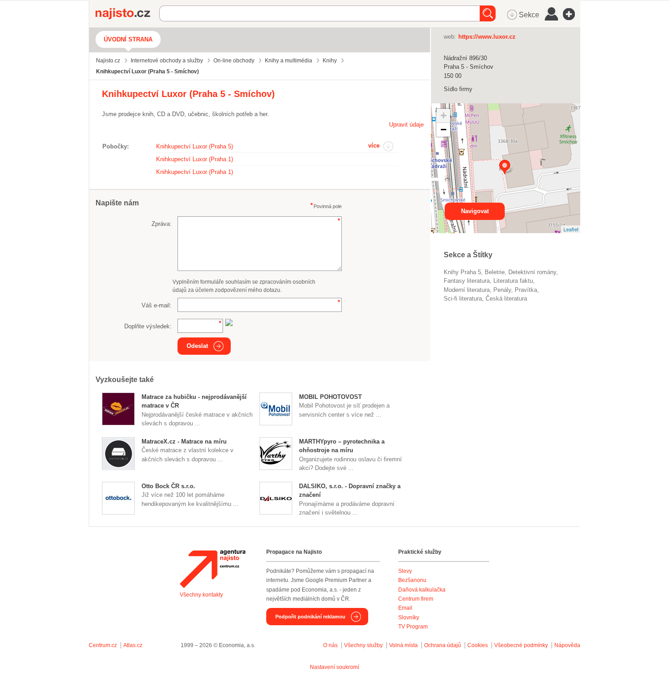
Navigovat (475, 211)
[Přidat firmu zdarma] (572, 14)
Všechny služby (364, 645)
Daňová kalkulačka (422, 590)
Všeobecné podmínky (521, 645)
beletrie (495, 272)
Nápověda (567, 645)
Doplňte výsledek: (148, 326)
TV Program (413, 626)
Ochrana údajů (442, 645)
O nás (330, 645)
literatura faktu (513, 280)
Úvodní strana (128, 39)
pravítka (526, 289)
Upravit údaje (406, 124)
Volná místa (403, 645)
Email (405, 608)
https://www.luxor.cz (487, 36)
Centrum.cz (103, 645)
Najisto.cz (127, 13)
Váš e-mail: (157, 305)
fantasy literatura (467, 280)
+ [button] (443, 115)
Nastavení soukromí (334, 667)
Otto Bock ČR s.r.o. (168, 486)
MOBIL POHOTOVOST (330, 396)
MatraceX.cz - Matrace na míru (184, 441)
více (374, 145)
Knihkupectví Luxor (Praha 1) (194, 159)
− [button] (443, 129)
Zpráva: (162, 223)
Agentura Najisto (212, 569)
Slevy (405, 571)
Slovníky (408, 617)
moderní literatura (467, 289)
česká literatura (506, 298)
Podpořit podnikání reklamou (310, 616)
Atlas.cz (132, 645)
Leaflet (570, 229)
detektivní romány (532, 272)
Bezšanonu (412, 580)
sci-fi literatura (463, 298)
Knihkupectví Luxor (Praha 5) (194, 146)
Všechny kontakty (201, 595)
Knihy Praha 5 (462, 272)
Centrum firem (415, 599)
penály (502, 289)
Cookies (477, 645)
